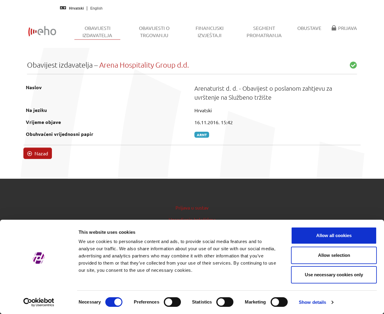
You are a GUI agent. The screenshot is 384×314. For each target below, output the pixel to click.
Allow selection (334, 255)
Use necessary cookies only (334, 274)
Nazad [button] (40, 153)
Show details (312, 302)
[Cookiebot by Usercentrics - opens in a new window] (39, 302)
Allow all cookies (334, 235)
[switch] (172, 302)
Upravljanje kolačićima (192, 219)
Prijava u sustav (192, 207)
